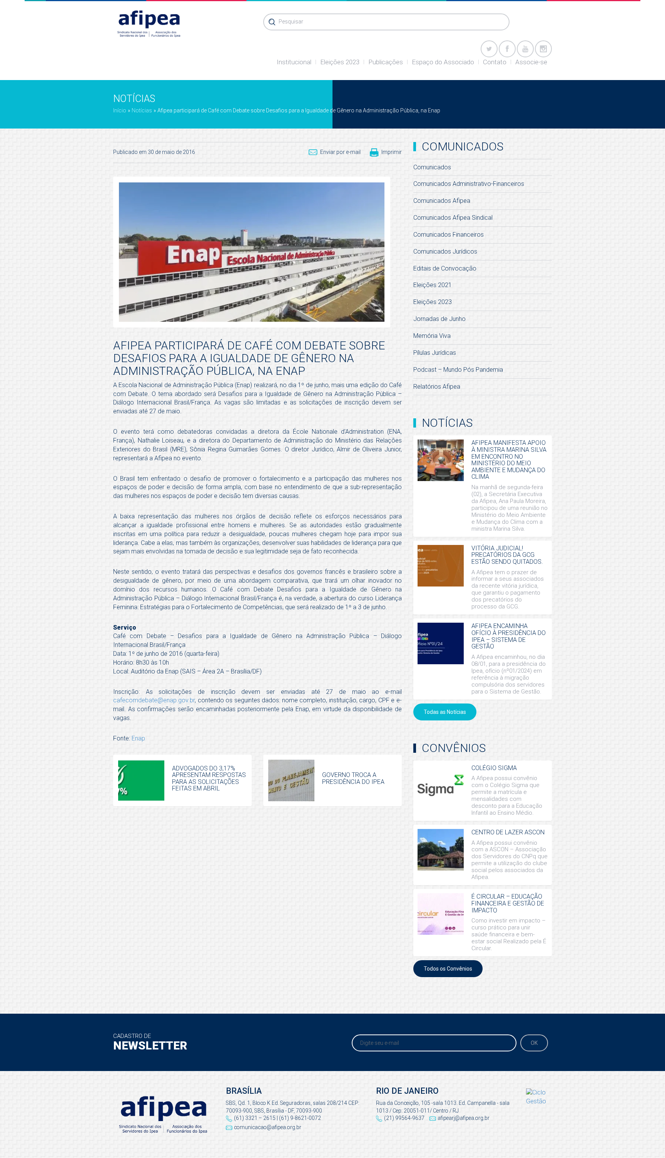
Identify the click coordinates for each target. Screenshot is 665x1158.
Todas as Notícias (445, 712)
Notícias (142, 110)
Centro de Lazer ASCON (508, 832)
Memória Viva (432, 335)
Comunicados (432, 167)
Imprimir (391, 152)
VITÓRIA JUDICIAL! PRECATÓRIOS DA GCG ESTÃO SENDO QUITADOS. (507, 555)
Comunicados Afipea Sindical (453, 217)
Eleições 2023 (339, 62)
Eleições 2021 (432, 285)
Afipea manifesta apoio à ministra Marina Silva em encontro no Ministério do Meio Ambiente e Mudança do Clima (508, 459)
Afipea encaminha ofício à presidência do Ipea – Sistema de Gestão (508, 636)
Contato (494, 62)
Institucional (294, 62)
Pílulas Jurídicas (434, 352)
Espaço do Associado (443, 62)
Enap (138, 738)
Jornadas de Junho (439, 319)
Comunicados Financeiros (448, 234)
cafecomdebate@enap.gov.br (154, 700)
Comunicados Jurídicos (445, 251)
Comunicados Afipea (441, 200)
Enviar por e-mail (340, 152)
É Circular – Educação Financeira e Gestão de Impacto (507, 903)
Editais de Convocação (444, 268)
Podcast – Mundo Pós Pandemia (458, 369)
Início (119, 110)
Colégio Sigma (494, 768)
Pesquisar (291, 21)
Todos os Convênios (448, 969)
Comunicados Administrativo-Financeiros (468, 183)
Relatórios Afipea (436, 386)
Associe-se (531, 62)
